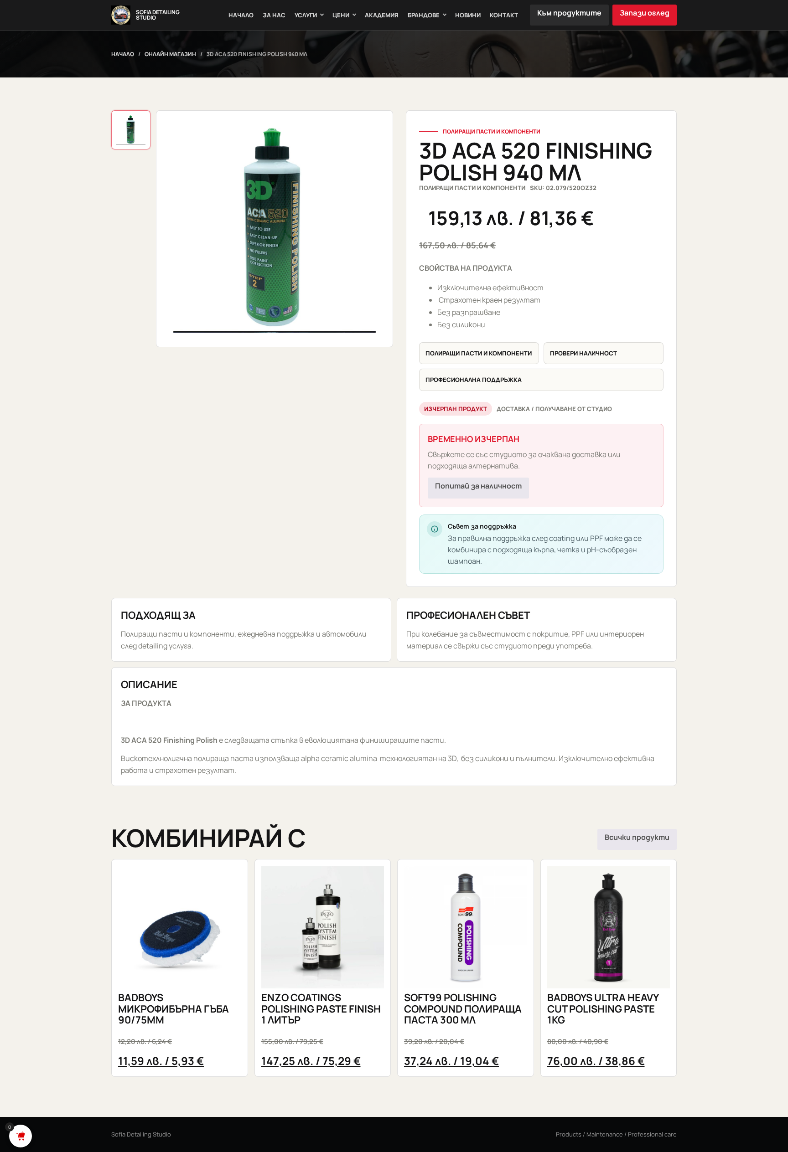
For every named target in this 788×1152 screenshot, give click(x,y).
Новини (468, 15)
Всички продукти (637, 837)
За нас (274, 15)
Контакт (504, 15)
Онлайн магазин (170, 54)
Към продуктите (569, 13)
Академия (382, 15)
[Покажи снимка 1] (130, 129)
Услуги (306, 15)
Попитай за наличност (478, 486)
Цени (340, 15)
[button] (274, 228)
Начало (241, 15)
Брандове (424, 15)
